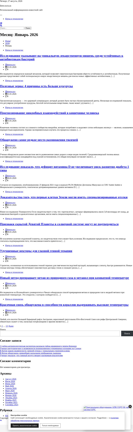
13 (7, 326)
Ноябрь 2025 (10, 400)
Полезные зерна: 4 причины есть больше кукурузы (36, 86)
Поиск (3, 329)
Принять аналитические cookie (25, 426)
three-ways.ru (5, 5)
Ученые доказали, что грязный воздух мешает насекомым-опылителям (31, 355)
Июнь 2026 (10, 384)
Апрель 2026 (10, 388)
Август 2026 (10, 379)
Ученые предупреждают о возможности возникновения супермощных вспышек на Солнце (40, 348)
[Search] (1, 25)
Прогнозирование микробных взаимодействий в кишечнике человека (49, 113)
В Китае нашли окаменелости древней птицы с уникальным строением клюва (35, 351)
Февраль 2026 (11, 393)
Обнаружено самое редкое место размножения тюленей (39, 139)
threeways (11, 65)
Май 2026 (9, 386)
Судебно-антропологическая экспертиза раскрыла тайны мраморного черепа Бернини (38, 346)
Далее (11, 326)
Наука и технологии (14, 19)
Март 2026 (10, 391)
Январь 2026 (10, 395)
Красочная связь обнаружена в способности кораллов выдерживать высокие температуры (64, 304)
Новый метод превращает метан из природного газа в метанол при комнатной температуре (64, 277)
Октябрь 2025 (11, 402)
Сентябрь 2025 (11, 405)
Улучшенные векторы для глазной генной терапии (36, 251)
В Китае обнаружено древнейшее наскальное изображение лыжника (30, 353)
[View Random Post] (1, 23)
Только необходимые (50, 426)
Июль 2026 (10, 381)
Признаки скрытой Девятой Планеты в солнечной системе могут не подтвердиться (59, 224)
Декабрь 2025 (11, 398)
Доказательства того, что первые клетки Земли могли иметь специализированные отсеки (64, 197)
